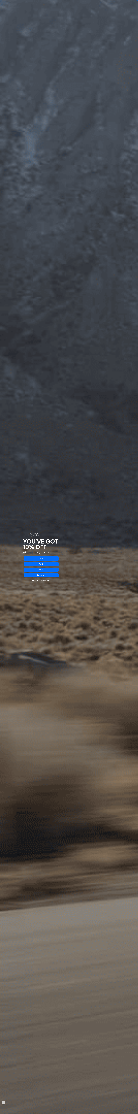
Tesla (41, 558)
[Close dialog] (136, 1)
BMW (41, 569)
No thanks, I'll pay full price (41, 580)
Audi (41, 564)
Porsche (41, 575)
